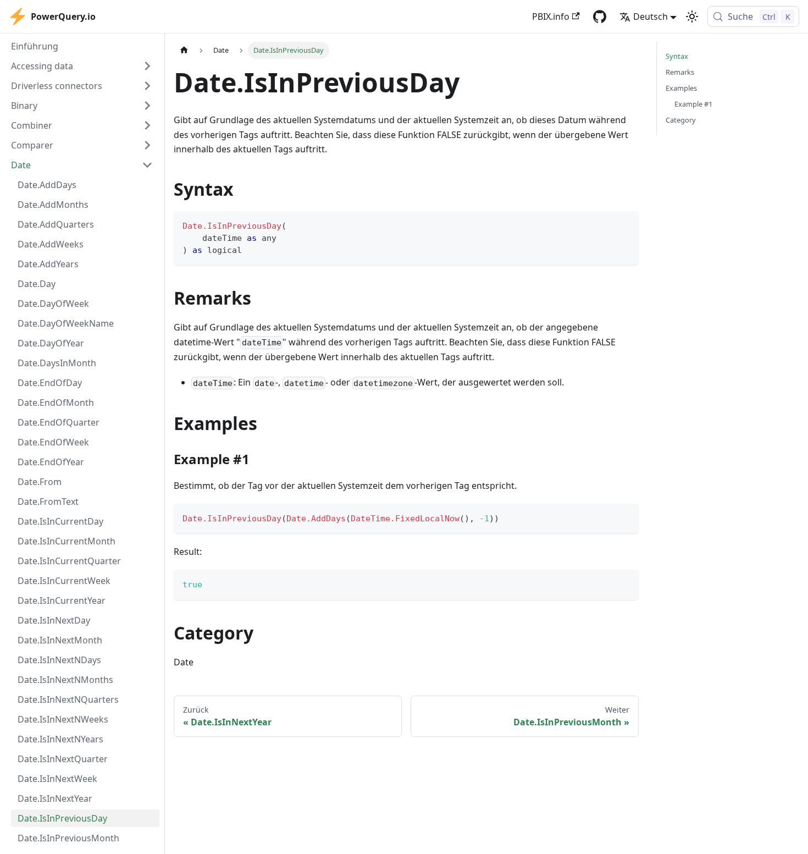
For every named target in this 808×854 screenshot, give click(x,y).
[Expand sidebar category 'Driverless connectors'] (147, 86)
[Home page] (184, 50)
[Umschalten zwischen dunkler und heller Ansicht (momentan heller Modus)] (692, 16)
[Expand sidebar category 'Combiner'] (147, 125)
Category (681, 120)
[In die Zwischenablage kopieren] (625, 225)
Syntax (677, 56)
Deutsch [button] (650, 16)
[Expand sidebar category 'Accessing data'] (147, 66)
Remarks (680, 72)
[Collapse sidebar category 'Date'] (147, 165)
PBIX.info (550, 16)
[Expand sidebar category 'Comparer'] (147, 145)
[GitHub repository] (599, 16)
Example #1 (693, 104)
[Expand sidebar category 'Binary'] (147, 105)
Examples (681, 88)
